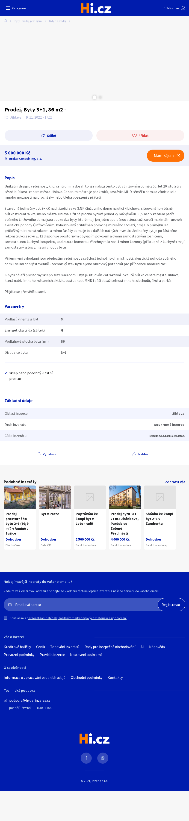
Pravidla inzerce (52, 654)
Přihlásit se (171, 8)
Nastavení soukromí (86, 654)
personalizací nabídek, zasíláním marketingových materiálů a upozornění (77, 618)
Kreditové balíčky (17, 646)
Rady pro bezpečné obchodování (110, 646)
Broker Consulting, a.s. (25, 159)
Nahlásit (144, 454)
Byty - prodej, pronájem (28, 21)
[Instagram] (102, 758)
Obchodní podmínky (86, 677)
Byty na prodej (57, 21)
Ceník (40, 646)
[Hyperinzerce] (96, 8)
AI (142, 646)
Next (100, 97)
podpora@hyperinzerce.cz (29, 700)
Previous (89, 97)
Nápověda (157, 646)
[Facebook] (86, 758)
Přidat (144, 135)
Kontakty (115, 677)
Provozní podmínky (19, 654)
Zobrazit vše (175, 482)
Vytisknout (51, 454)
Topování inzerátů (64, 646)
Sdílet (51, 135)
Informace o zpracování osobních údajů (34, 677)
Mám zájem (164, 155)
